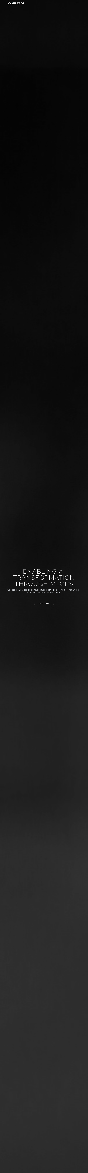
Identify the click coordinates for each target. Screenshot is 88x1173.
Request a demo (44, 603)
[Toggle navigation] (77, 3)
